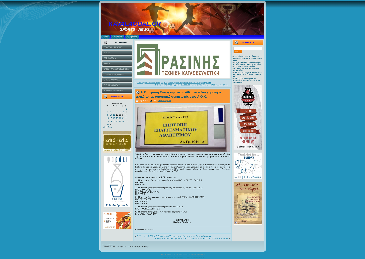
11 (114, 115)
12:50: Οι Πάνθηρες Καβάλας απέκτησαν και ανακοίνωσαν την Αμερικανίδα (246, 68)
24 (111, 121)
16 (108, 118)
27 (120, 121)
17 (111, 118)
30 (108, 124)
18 (114, 118)
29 (126, 121)
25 (114, 121)
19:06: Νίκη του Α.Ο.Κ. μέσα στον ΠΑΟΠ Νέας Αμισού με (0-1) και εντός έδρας (247, 58)
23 (108, 121)
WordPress (171, 254)
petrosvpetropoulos (164, 101)
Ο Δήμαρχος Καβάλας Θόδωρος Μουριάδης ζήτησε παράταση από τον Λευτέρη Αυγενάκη (174, 83)
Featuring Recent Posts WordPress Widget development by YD (182, 257)
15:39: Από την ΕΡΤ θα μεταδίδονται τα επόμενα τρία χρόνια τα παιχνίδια (247, 63)
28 (123, 121)
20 (120, 118)
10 (111, 115)
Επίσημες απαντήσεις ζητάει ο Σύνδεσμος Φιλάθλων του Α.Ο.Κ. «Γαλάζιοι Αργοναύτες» (191, 85)
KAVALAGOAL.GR (135, 23)
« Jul (105, 127)
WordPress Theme (185, 254)
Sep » (110, 127)
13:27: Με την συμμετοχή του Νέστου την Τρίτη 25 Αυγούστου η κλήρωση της (247, 74)
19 (117, 118)
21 (123, 118)
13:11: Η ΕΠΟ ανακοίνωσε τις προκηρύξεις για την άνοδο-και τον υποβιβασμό (246, 80)
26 (117, 121)
